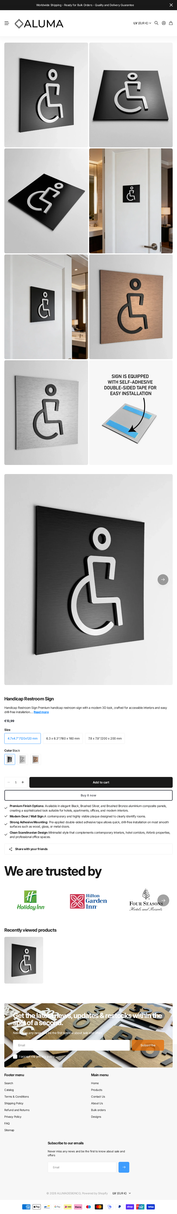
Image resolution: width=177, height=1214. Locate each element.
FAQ (7, 1123)
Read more (41, 712)
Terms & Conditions (16, 1096)
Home (95, 1083)
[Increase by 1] (22, 782)
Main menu (99, 1075)
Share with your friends (31, 849)
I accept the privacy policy (37, 1056)
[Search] (156, 23)
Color (12, 750)
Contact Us (98, 1096)
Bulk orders (98, 1110)
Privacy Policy (12, 1116)
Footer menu (14, 1075)
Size (7, 730)
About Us (97, 1103)
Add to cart (101, 782)
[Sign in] (164, 23)
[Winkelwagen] (171, 23)
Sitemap (9, 1130)
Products (96, 1090)
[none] (163, 900)
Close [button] (171, 5)
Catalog (9, 1090)
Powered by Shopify (94, 1193)
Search (8, 1083)
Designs (96, 1116)
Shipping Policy (13, 1103)
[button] (163, 579)
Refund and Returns (16, 1110)
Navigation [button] (6, 23)
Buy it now (88, 795)
